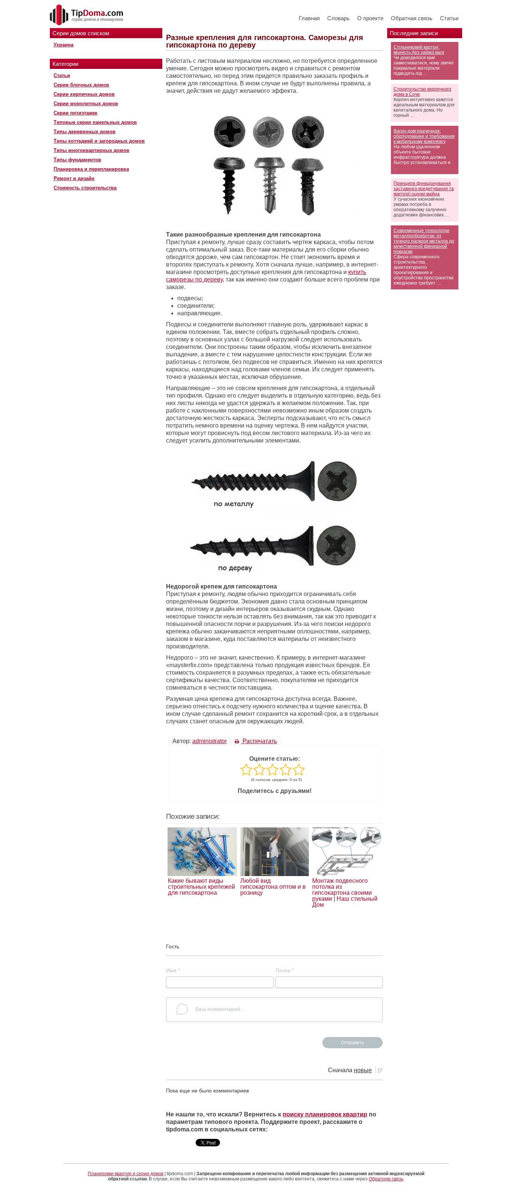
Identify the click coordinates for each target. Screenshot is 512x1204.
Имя (173, 970)
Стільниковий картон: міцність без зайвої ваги (419, 50)
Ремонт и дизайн (74, 178)
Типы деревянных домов (84, 131)
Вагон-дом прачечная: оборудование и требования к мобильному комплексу (424, 136)
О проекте (370, 18)
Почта (284, 970)
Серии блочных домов (81, 85)
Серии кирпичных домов (84, 94)
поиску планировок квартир (325, 1114)
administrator (209, 741)
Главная (309, 18)
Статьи (449, 18)
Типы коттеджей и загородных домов (99, 141)
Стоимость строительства (85, 188)
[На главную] (87, 15)
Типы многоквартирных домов (91, 150)
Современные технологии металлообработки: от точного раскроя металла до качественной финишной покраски (424, 241)
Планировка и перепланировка (91, 169)
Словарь (338, 18)
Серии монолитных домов (86, 103)
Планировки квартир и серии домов (125, 1173)
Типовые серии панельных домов (95, 122)
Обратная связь (412, 18)
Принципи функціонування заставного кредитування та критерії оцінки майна (424, 189)
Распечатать (259, 741)
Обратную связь (386, 1179)
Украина (63, 45)
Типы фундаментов (77, 159)
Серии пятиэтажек (75, 113)
